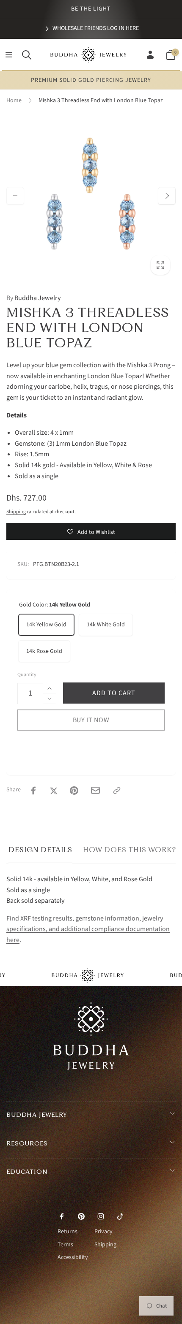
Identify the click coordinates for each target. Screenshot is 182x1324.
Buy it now (91, 720)
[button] (9, 55)
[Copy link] (117, 790)
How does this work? (129, 849)
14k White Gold (106, 624)
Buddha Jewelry (33, 298)
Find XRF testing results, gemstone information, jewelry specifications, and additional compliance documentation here (88, 929)
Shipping (16, 511)
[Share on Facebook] (33, 790)
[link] (91, 28)
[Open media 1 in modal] (91, 195)
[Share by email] (95, 790)
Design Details (40, 849)
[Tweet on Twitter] (54, 790)
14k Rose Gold (44, 651)
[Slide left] (15, 196)
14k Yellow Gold (46, 624)
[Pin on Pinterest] (74, 790)
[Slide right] (167, 196)
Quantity (26, 674)
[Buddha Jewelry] (91, 1067)
